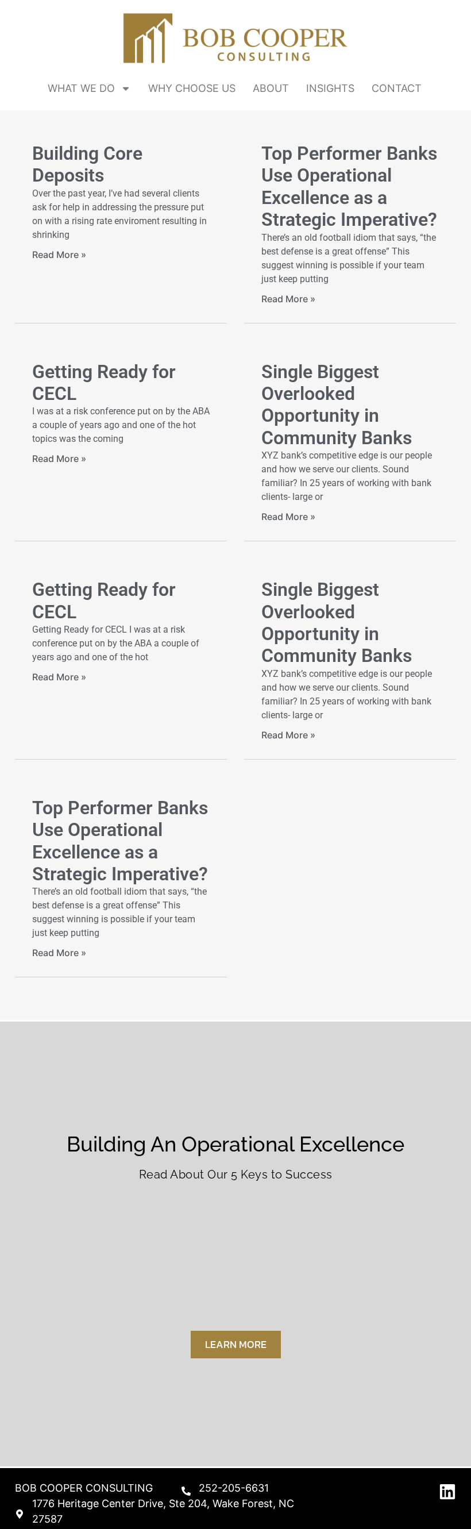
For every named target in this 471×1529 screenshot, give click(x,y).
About (271, 88)
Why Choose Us (191, 88)
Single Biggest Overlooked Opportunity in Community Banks (336, 405)
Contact (397, 88)
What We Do (81, 88)
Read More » (59, 254)
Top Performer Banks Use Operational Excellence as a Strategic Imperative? (349, 186)
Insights (330, 88)
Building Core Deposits (87, 164)
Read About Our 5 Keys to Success (236, 1174)
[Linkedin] (447, 1491)
